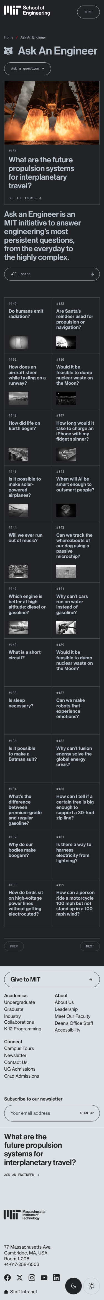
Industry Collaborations (19, 1019)
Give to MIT (25, 979)
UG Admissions (19, 1069)
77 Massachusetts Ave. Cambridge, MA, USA (27, 1250)
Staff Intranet (23, 1291)
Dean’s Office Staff (74, 1023)
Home (8, 37)
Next (90, 946)
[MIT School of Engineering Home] (27, 11)
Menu (88, 11)
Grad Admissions (21, 1076)
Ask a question (25, 68)
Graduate (13, 1009)
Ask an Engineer (19, 1175)
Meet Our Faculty (73, 1016)
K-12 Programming (22, 1029)
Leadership (66, 1009)
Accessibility (67, 1030)
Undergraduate (19, 1002)
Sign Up (87, 1113)
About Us (64, 1002)
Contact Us (15, 1062)
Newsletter (15, 1055)
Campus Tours (19, 1048)
